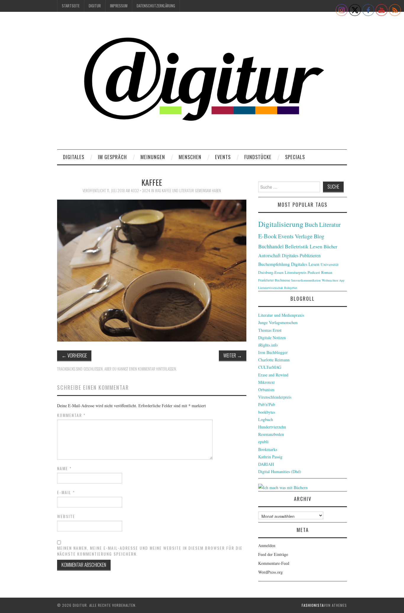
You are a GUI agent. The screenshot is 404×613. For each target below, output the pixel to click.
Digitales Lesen (305, 264)
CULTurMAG (269, 367)
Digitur (95, 6)
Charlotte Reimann (274, 360)
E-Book (267, 236)
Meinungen (152, 157)
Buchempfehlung (274, 264)
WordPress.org (270, 572)
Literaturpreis (295, 272)
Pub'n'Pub (266, 404)
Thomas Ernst (270, 330)
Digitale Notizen (272, 337)
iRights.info (268, 345)
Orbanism (266, 389)
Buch (311, 224)
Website (66, 516)
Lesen (316, 246)
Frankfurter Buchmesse (274, 280)
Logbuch (265, 419)
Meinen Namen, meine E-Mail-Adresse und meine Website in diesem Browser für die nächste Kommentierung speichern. (150, 551)
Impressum (118, 6)
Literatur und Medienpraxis (281, 315)
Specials (295, 157)
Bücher (330, 246)
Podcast (314, 272)
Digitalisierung (280, 224)
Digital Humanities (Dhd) (279, 471)
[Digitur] (202, 82)
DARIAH (266, 464)
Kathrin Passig (270, 457)
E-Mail (66, 492)
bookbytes (266, 412)
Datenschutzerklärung (156, 6)
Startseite (71, 6)
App (341, 280)
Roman (326, 272)
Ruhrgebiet (290, 288)
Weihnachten (330, 280)
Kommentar (71, 415)
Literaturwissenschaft (270, 288)
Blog (319, 236)
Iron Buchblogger (273, 352)
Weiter (232, 355)
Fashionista (313, 605)
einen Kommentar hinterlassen (152, 369)
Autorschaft (269, 255)
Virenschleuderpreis (274, 397)
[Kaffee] (151, 270)
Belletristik (296, 246)
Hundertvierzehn (272, 427)
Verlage (304, 236)
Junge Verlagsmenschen (278, 322)
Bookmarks (267, 449)
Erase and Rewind (273, 375)
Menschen (190, 157)
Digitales (73, 157)
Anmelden (266, 545)
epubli (263, 441)
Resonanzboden (271, 434)
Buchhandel (271, 246)
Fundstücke (258, 157)
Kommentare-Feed (273, 563)
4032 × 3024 (140, 190)
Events (223, 157)
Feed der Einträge (273, 554)
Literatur (330, 224)
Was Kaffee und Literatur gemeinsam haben (188, 190)
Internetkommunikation (306, 280)
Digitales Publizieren (301, 255)
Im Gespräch (112, 157)
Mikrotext (266, 382)
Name (64, 468)
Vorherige (74, 355)
